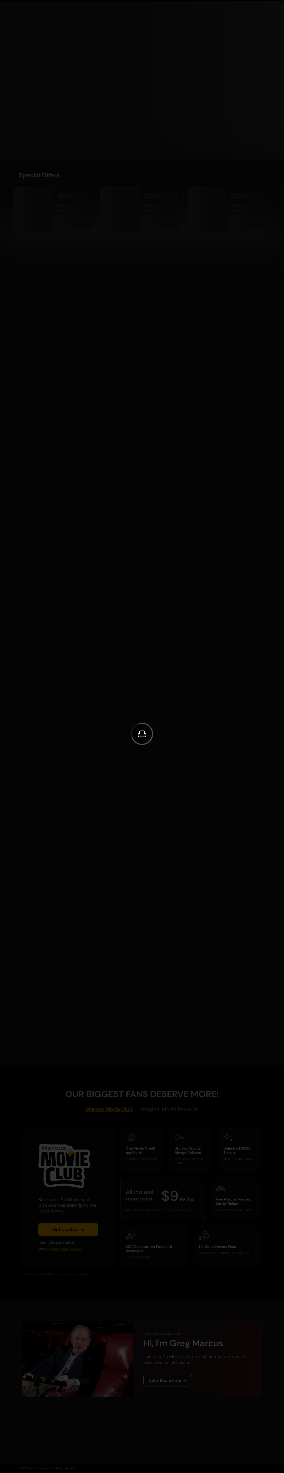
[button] (142, 734)
